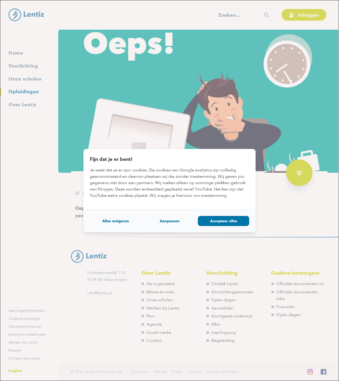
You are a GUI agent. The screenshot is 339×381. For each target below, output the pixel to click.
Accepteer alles (223, 221)
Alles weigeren (115, 221)
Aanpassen (170, 221)
